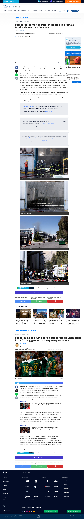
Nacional (10, 10)
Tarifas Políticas (6, 510)
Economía (23, 10)
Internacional (17, 10)
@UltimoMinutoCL (28, 106)
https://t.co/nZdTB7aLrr (47, 123)
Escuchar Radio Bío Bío (74, 1)
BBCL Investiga (47, 10)
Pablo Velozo (23, 343)
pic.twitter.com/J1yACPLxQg (45, 138)
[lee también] (25, 406)
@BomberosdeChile (31, 138)
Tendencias (35, 10)
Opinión (40, 10)
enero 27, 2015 (49, 111)
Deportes (29, 10)
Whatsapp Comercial (51, 511)
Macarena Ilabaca (20, 30)
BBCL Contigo (54, 10)
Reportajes (5, 502)
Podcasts (5, 10)
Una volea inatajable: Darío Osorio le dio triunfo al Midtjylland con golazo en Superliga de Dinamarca (45, 428)
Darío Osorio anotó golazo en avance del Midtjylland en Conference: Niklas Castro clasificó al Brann (46, 404)
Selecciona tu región (9, 1)
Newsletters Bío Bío (44, 1)
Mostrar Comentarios (39, 292)
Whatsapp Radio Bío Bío (75, 511)
